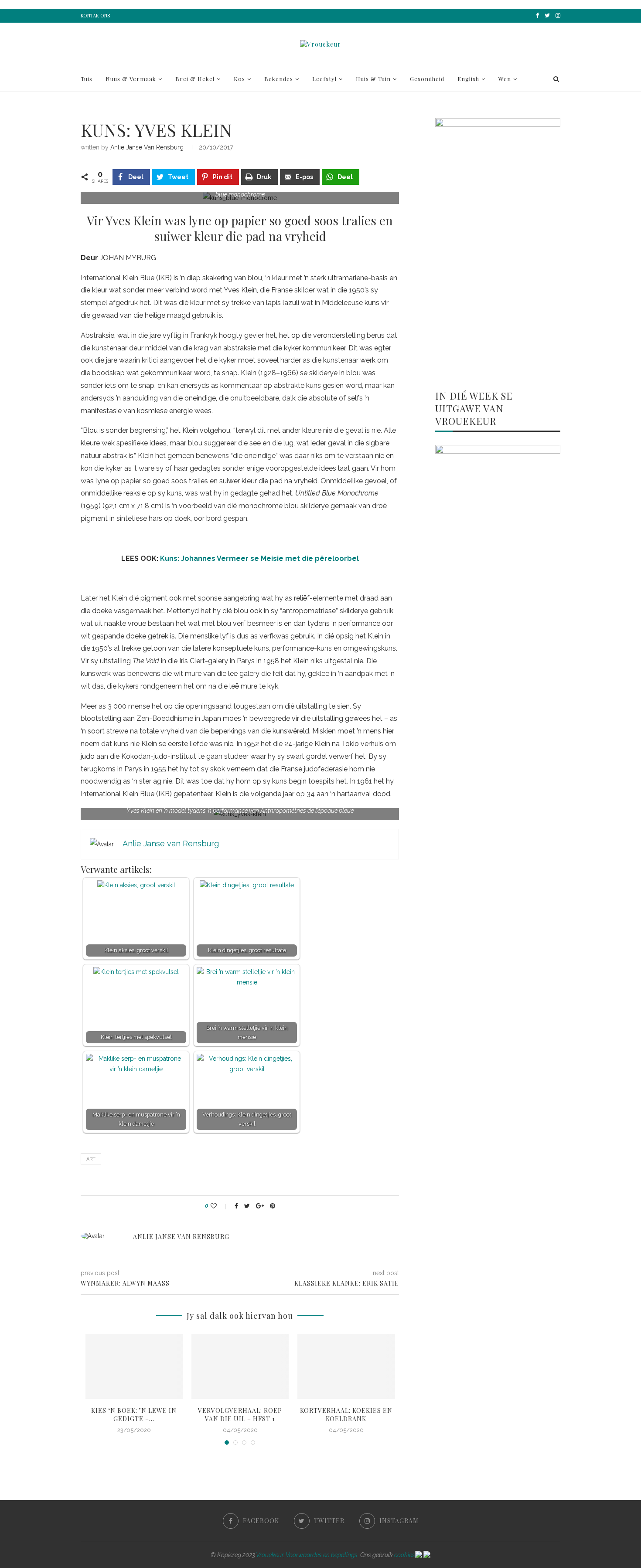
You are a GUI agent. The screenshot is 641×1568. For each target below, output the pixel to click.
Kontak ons (95, 15)
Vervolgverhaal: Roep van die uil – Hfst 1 (240, 1414)
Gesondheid (427, 78)
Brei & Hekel (195, 78)
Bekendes (278, 78)
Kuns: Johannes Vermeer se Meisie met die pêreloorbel (259, 558)
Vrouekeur (269, 1554)
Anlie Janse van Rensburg (147, 147)
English (468, 78)
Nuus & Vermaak (131, 78)
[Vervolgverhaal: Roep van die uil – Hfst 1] (240, 1366)
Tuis (86, 78)
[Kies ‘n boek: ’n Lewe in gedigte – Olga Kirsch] (134, 1366)
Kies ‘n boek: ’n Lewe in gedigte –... (134, 1414)
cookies (404, 1554)
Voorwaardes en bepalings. (322, 1554)
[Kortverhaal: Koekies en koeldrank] (346, 1366)
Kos (239, 78)
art (90, 1159)
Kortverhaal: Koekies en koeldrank (346, 1414)
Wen (504, 78)
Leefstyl (324, 78)
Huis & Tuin (373, 78)
